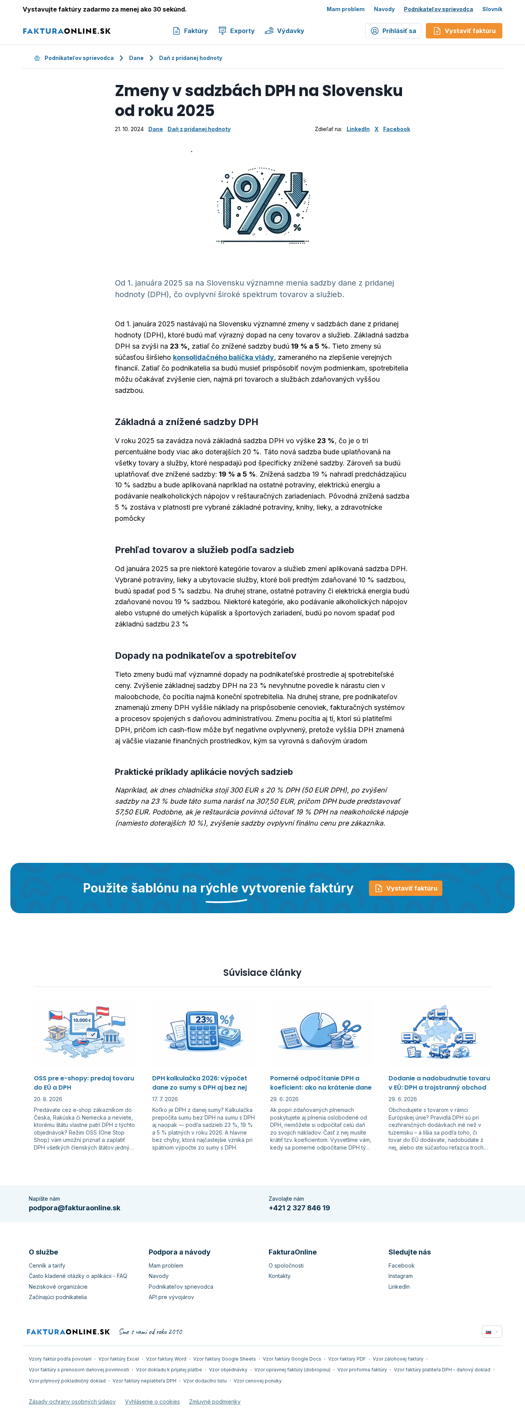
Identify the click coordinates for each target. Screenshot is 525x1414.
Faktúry (196, 31)
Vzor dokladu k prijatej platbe (169, 1369)
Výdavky (290, 31)
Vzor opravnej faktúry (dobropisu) (292, 1369)
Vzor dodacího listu (205, 1381)
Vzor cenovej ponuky (258, 1381)
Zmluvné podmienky (215, 1401)
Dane (136, 58)
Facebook (396, 129)
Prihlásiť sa (399, 31)
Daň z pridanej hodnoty (190, 58)
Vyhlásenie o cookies (152, 1401)
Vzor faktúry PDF (347, 1359)
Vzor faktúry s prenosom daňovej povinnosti (79, 1369)
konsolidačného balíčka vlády (223, 357)
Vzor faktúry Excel (118, 1359)
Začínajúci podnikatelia (58, 1297)
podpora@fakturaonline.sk (74, 1208)
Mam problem (346, 9)
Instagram (401, 1276)
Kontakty (280, 1276)
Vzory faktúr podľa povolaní (60, 1359)
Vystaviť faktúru (411, 888)
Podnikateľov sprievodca (438, 9)
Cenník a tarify (47, 1265)
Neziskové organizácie (58, 1286)
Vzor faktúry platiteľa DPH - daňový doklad (442, 1369)
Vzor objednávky (228, 1369)
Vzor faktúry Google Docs (292, 1359)
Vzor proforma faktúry (362, 1369)
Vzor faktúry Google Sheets (224, 1359)
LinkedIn (358, 129)
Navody (384, 9)
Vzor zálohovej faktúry (398, 1359)
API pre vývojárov (171, 1297)
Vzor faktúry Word (166, 1359)
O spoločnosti (286, 1265)
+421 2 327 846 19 (299, 1208)
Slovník (492, 9)
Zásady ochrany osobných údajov (72, 1401)
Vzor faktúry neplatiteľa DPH (144, 1381)
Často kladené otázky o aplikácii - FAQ (78, 1276)
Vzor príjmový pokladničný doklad (67, 1381)
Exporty (242, 31)
